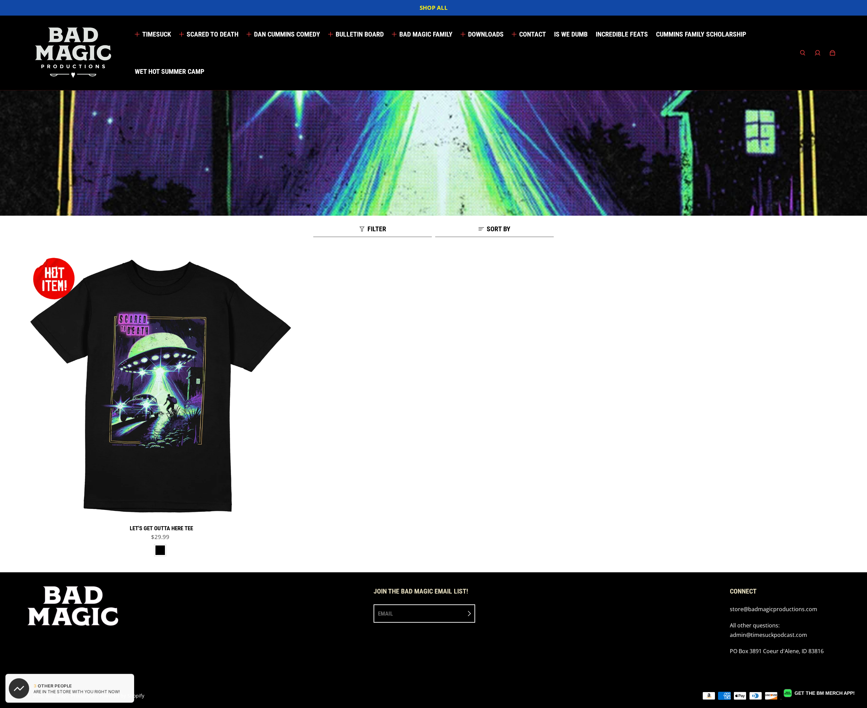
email (385, 613)
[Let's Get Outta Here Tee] (161, 386)
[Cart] (832, 52)
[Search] (802, 52)
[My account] (817, 52)
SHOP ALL (434, 8)
